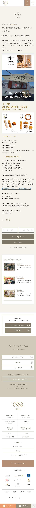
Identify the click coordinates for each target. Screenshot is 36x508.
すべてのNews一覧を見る (16, 247)
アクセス (26, 433)
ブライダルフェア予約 (18, 357)
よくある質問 (10, 437)
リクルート (7, 491)
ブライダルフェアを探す (18, 325)
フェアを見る (9, 506)
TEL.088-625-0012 (18, 379)
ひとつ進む (26, 230)
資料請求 (18, 362)
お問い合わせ (18, 367)
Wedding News (18, 237)
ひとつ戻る (10, 230)
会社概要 (15, 491)
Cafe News (18, 242)
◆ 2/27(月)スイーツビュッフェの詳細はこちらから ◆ (16, 189)
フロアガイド (10, 433)
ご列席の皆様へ (26, 437)
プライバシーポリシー (26, 491)
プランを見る (18, 330)
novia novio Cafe (19, 463)
